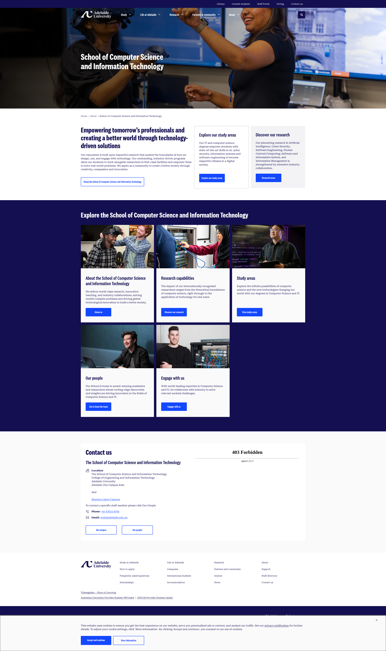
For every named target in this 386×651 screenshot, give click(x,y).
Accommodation (176, 582)
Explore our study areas (212, 178)
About (265, 562)
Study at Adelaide (129, 562)
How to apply (127, 569)
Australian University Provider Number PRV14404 (107, 597)
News (217, 582)
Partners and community (227, 569)
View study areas (249, 312)
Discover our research (174, 312)
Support (266, 569)
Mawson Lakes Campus (106, 499)
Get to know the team (98, 406)
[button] (377, 620)
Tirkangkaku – (98, 592)
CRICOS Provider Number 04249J (155, 597)
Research (219, 562)
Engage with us (174, 406)
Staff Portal (263, 4)
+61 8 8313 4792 (110, 511)
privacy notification (276, 625)
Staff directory (269, 576)
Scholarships (127, 582)
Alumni (218, 576)
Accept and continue (96, 640)
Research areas (268, 178)
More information (128, 640)
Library (221, 4)
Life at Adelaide (175, 562)
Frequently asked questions (134, 576)
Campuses (172, 569)
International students (179, 576)
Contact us (297, 4)
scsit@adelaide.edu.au (114, 517)
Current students (241, 4)
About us (98, 312)
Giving (280, 4)
